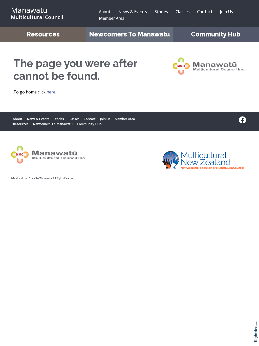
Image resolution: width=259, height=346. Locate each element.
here (51, 92)
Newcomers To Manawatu (129, 34)
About (105, 11)
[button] (257, 338)
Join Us (226, 11)
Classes (183, 11)
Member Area (111, 18)
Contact (204, 11)
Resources (43, 34)
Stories (161, 11)
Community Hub (216, 34)
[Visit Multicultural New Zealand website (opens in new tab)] (203, 161)
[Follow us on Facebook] (241, 120)
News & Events (132, 11)
